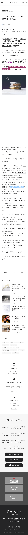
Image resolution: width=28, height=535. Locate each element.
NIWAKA (13, 342)
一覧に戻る (14, 272)
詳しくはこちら (14, 391)
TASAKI (21, 342)
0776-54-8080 (19, 427)
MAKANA (21, 350)
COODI (15, 352)
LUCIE (5, 345)
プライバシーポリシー (18, 530)
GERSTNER (6, 350)
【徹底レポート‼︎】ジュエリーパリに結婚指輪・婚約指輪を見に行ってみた (18, 327)
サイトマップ (8, 530)
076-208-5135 (19, 433)
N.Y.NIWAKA (14, 345)
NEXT (22, 272)
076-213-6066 (19, 440)
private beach (6, 352)
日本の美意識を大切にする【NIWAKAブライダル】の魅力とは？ (18, 308)
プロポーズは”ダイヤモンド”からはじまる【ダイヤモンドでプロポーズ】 (18, 298)
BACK (5, 272)
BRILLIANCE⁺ (15, 347)
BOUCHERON (6, 347)
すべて (5, 342)
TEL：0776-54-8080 (14, 521)
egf (13, 350)
